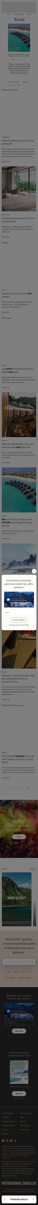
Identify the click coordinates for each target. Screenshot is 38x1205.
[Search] (33, 1199)
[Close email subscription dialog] (34, 571)
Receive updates (19, 620)
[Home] (19, 1199)
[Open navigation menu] (5, 1199)
